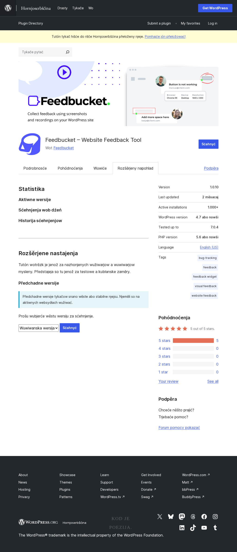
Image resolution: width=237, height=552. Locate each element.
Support (106, 482)
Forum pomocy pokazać (179, 427)
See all (212, 381)
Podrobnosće (35, 168)
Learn (104, 475)
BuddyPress (193, 497)
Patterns (65, 497)
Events (146, 482)
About (23, 475)
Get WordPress (215, 8)
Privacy (24, 497)
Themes (65, 482)
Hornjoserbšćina (74, 522)
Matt (187, 482)
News (23, 482)
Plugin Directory (31, 23)
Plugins (64, 489)
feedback (210, 267)
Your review (168, 381)
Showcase (67, 475)
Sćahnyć (208, 144)
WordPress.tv (112, 497)
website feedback (204, 295)
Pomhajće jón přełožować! (165, 36)
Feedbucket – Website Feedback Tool (93, 139)
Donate (148, 489)
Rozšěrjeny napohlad (135, 168)
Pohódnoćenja (70, 168)
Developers (109, 489)
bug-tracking (208, 258)
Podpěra (211, 168)
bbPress (190, 489)
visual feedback (206, 286)
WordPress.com (196, 475)
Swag (147, 497)
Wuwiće (100, 168)
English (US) (209, 247)
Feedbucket (63, 148)
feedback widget (205, 276)
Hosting (24, 489)
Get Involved (151, 475)
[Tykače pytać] (67, 52)
